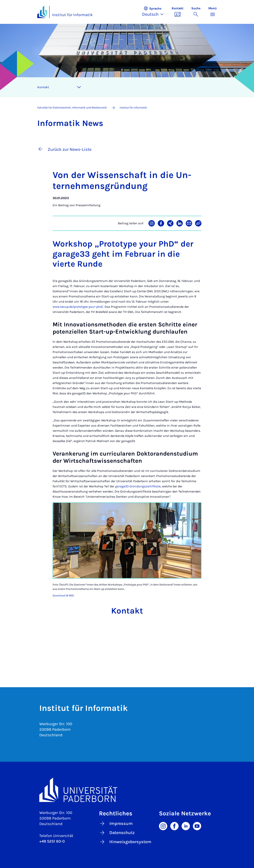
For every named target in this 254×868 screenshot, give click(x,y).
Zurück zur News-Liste (69, 149)
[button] (155, 12)
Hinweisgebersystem (130, 841)
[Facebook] (174, 825)
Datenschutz (122, 832)
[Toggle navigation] (79, 87)
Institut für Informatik (72, 15)
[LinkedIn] (186, 825)
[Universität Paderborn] (127, 790)
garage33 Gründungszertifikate (138, 486)
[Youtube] (197, 825)
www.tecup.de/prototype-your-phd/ (78, 307)
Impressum (121, 823)
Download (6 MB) (63, 595)
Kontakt (43, 87)
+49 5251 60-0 (52, 841)
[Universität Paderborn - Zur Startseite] (42, 12)
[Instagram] (163, 825)
